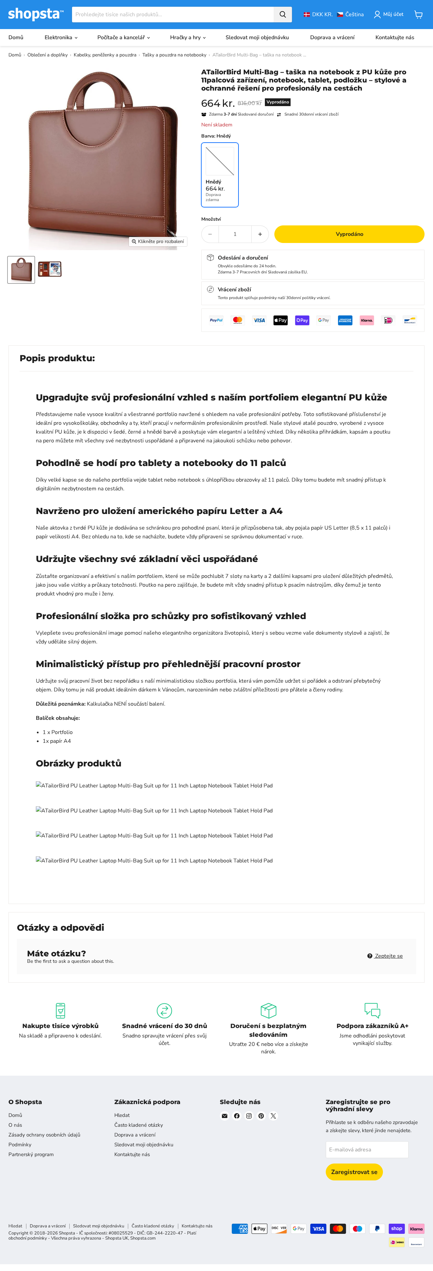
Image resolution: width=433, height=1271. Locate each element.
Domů (15, 37)
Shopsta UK (116, 1238)
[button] (333, 14)
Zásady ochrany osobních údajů (44, 1134)
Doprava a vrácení (332, 37)
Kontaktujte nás (394, 37)
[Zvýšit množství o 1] (260, 234)
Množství (211, 219)
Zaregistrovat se (354, 1172)
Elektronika (59, 37)
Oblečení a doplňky (47, 55)
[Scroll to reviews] (313, 96)
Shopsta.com (143, 1238)
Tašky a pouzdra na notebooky (174, 55)
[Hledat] (283, 14)
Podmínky (19, 1144)
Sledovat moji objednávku (257, 37)
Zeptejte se (388, 956)
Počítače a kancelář (121, 37)
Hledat (122, 1115)
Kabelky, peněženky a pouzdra (105, 55)
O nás (15, 1125)
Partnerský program (31, 1154)
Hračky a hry (186, 37)
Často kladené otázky (138, 1125)
